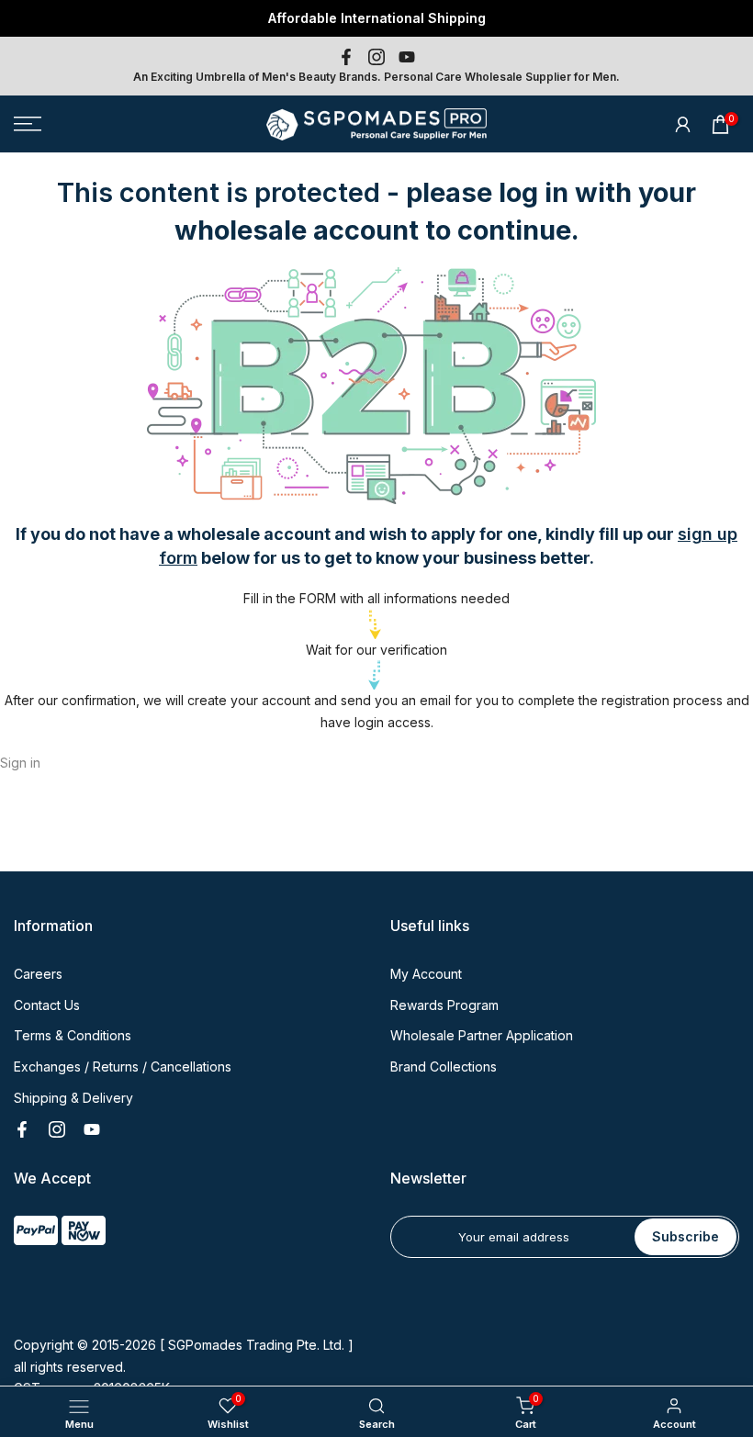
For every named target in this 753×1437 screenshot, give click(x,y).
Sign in (20, 762)
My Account (426, 974)
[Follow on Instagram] (376, 57)
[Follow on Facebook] (346, 57)
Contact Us (47, 1005)
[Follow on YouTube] (407, 57)
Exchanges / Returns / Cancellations (122, 1066)
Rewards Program (444, 1005)
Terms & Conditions (72, 1035)
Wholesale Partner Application (481, 1035)
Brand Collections (443, 1066)
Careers (38, 974)
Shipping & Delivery (73, 1098)
